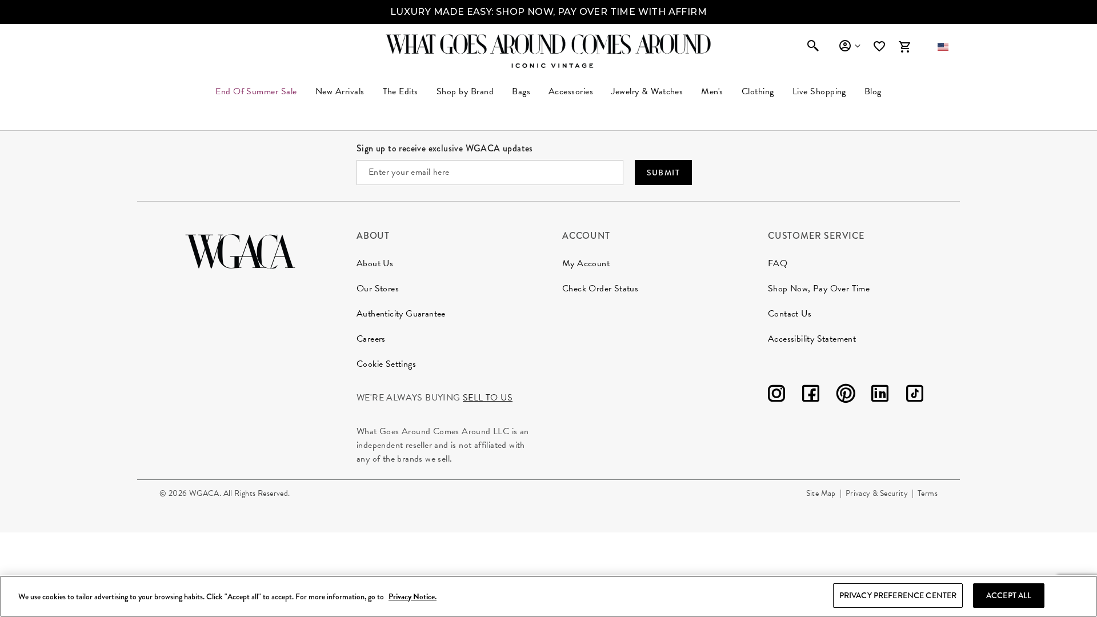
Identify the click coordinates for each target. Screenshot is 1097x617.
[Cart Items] (904, 47)
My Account (586, 263)
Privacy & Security (877, 493)
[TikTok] (914, 395)
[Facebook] (810, 395)
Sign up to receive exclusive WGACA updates (445, 148)
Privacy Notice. (413, 597)
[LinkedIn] (879, 395)
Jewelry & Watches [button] (647, 91)
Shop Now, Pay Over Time (819, 288)
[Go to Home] (240, 250)
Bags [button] (521, 91)
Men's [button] (712, 91)
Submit (663, 172)
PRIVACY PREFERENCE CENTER (898, 595)
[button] (943, 47)
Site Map (821, 493)
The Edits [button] (400, 91)
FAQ (777, 263)
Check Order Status (600, 288)
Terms (928, 493)
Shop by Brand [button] (465, 91)
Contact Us (789, 313)
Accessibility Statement (812, 339)
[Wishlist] (880, 46)
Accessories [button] (570, 91)
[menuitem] (340, 91)
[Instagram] (776, 395)
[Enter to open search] (813, 47)
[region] (548, 596)
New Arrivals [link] (340, 91)
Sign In (849, 46)
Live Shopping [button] (819, 91)
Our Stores (378, 288)
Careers (371, 339)
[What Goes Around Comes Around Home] (548, 44)
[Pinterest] (845, 395)
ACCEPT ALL (1008, 595)
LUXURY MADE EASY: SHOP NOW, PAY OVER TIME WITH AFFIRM (548, 11)
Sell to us (488, 397)
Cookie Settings (386, 364)
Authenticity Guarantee (401, 313)
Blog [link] (873, 91)
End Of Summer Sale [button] (256, 91)
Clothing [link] (758, 91)
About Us (375, 263)
